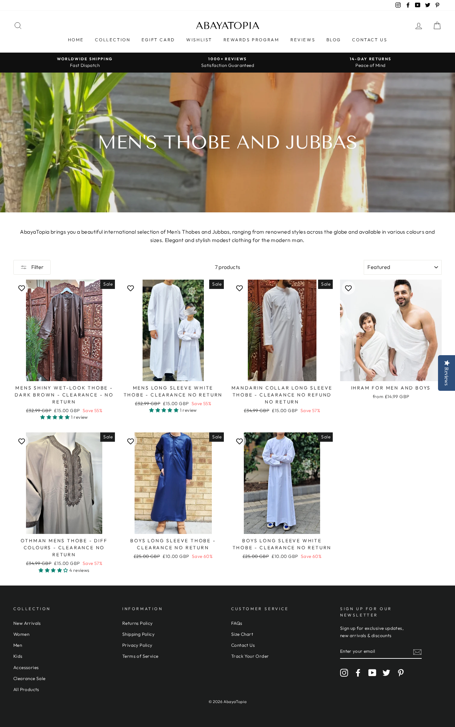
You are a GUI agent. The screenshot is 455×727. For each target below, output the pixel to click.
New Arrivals (27, 623)
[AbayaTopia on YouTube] (372, 673)
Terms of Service (140, 656)
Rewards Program (251, 39)
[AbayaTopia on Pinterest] (401, 673)
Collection (112, 39)
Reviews (302, 39)
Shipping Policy (138, 634)
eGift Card (158, 39)
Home (76, 39)
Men (17, 645)
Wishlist (199, 39)
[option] (84, 62)
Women (21, 634)
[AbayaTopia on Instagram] (344, 673)
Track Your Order (250, 656)
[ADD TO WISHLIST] (21, 288)
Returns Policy (137, 623)
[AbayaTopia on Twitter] (386, 673)
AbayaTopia (227, 26)
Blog (333, 39)
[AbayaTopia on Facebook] (358, 673)
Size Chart (242, 634)
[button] (55, 417)
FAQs (236, 623)
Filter (37, 267)
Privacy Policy (137, 645)
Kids (18, 656)
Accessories (26, 667)
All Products (26, 689)
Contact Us (369, 39)
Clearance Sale (29, 678)
